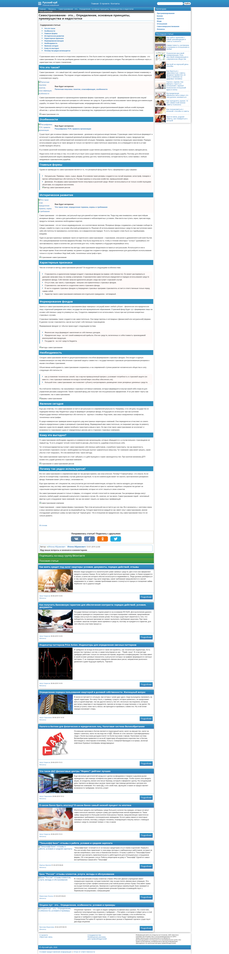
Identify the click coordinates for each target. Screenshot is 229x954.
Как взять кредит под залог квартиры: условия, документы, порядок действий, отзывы (89, 566)
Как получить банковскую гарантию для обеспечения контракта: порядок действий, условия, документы (92, 606)
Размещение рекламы (97, 937)
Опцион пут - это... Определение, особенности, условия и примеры (77, 905)
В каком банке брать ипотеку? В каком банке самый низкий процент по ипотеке (85, 805)
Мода (159, 21)
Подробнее (146, 597)
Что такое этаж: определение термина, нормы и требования (81, 207)
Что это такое (49, 28)
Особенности (49, 31)
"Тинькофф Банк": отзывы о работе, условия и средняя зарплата (75, 843)
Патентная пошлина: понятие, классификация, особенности (81, 89)
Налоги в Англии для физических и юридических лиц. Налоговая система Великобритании (92, 726)
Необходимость (50, 43)
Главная (95, 3)
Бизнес (160, 16)
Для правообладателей (97, 939)
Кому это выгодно (51, 48)
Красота (160, 18)
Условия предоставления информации (55, 952)
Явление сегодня (51, 46)
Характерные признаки (54, 38)
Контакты (115, 3)
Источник (43, 525)
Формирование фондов (54, 41)
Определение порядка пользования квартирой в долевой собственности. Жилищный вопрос (92, 692)
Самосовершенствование (168, 26)
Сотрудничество (94, 935)
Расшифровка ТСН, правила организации (73, 129)
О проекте (104, 3)
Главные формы (50, 33)
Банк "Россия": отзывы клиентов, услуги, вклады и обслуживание (76, 874)
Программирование (165, 13)
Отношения (162, 24)
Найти (187, 3)
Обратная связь (45, 937)
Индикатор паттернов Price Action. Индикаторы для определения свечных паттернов (87, 644)
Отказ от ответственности (84, 952)
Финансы (42, 598)
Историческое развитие (54, 36)
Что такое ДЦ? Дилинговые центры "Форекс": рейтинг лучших (74, 771)
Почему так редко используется (57, 51)
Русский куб (49, 2)
